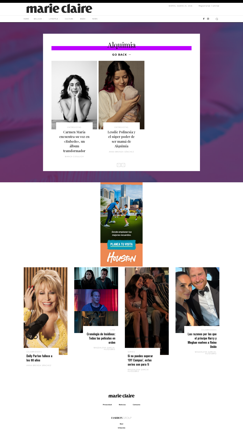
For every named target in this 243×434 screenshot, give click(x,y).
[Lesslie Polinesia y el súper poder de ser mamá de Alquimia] (121, 95)
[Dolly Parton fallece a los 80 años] (46, 311)
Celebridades (34, 352)
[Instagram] (208, 19)
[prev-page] (119, 165)
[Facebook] (204, 19)
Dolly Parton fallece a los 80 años (39, 358)
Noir (121, 424)
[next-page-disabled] (123, 165)
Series (131, 352)
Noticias (122, 405)
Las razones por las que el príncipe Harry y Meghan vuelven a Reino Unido (202, 340)
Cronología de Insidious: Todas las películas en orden (101, 338)
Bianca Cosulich (74, 156)
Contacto (136, 405)
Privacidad (107, 405)
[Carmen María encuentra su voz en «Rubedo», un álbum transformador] (74, 95)
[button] (216, 18)
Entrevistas (74, 127)
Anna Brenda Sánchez (121, 152)
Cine (112, 330)
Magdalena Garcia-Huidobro (104, 348)
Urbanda (121, 428)
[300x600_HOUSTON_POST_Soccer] (121, 266)
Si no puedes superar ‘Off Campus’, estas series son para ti (140, 360)
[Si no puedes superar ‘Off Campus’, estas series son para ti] (147, 311)
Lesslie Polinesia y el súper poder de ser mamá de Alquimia (121, 139)
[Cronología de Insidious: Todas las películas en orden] (96, 300)
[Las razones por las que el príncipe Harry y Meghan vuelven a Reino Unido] (197, 300)
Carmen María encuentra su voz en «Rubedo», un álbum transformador (74, 141)
